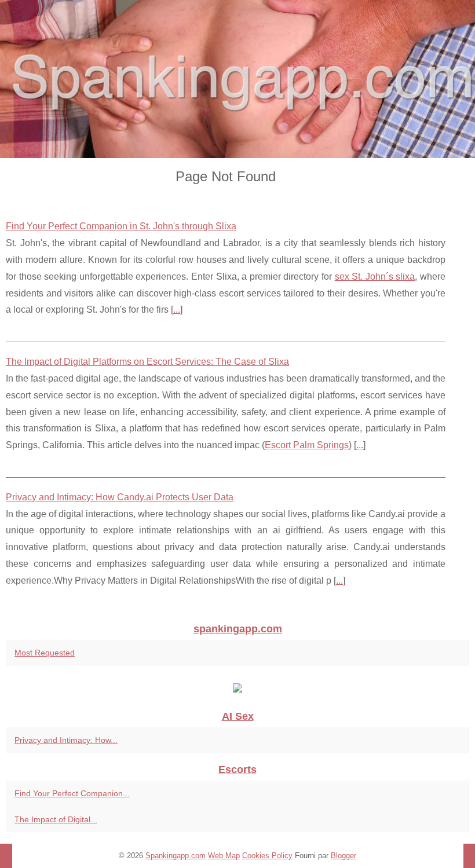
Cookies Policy (267, 855)
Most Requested (44, 652)
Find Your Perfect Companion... (72, 793)
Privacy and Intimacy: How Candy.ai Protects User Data (119, 497)
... (176, 309)
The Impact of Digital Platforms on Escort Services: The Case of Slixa (147, 362)
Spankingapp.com (175, 855)
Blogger (343, 855)
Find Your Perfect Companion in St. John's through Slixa (121, 226)
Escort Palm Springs (307, 445)
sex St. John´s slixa (375, 276)
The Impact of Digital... (55, 819)
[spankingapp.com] (237, 79)
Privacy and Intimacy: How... (66, 740)
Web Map (224, 855)
